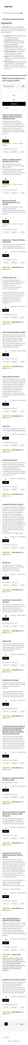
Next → (22, 1024)
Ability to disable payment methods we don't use (11, 160)
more (21, 533)
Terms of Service (16, 1041)
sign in (19, 13)
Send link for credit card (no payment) (12, 601)
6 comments (13, 939)
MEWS (9, 1041)
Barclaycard (6, 562)
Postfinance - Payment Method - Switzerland (14, 241)
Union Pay (6, 426)
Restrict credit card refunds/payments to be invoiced (11, 202)
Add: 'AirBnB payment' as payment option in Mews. (11, 919)
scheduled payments (9, 460)
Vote (5, 141)
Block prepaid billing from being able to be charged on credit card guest (13, 814)
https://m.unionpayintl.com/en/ (17, 430)
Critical (23, 152)
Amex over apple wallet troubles (13, 332)
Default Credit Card (9, 277)
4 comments (13, 536)
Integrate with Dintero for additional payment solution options (12, 855)
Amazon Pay (6, 641)
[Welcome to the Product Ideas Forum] (8, 7)
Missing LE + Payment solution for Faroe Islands (13, 779)
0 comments (15, 143)
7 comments (13, 615)
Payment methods (21, 251)
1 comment (14, 184)
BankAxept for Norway (10, 680)
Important (15, 152)
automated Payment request (12, 504)
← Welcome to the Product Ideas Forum (13, 19)
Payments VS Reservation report (14, 980)
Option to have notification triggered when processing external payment (12, 117)
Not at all (7, 152)
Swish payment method (10, 376)
